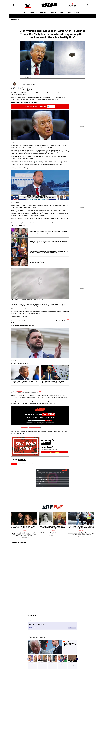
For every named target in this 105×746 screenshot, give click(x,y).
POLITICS (43, 12)
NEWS (25, 12)
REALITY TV (33, 12)
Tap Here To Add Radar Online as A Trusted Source (35, 106)
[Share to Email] (28, 88)
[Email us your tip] (27, 7)
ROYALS (61, 12)
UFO (40, 391)
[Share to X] (19, 88)
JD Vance (19, 391)
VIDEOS (69, 12)
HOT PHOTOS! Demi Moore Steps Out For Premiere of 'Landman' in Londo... (33, 463)
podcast (38, 311)
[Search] (14, 5)
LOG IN (89, 4)
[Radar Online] (49, 5)
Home (12, 24)
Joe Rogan (29, 311)
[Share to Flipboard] (23, 88)
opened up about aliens (50, 311)
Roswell (53, 164)
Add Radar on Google (28, 89)
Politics (16, 24)
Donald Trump (21, 24)
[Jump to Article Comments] (11, 88)
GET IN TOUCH (54, 452)
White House (37, 161)
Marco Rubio (14, 392)
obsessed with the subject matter (29, 392)
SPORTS (76, 12)
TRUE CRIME (52, 12)
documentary (24, 427)
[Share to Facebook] (15, 88)
